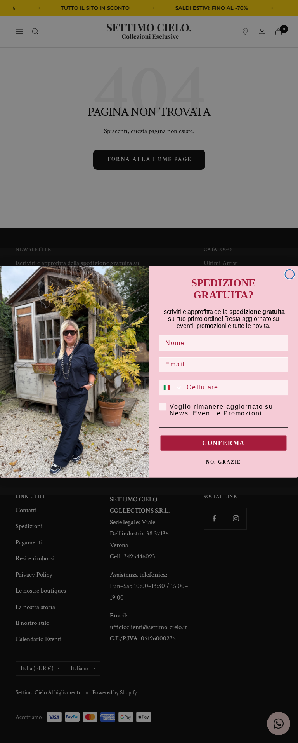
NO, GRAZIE (223, 462)
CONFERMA (223, 443)
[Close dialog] (290, 274)
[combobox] (171, 387)
